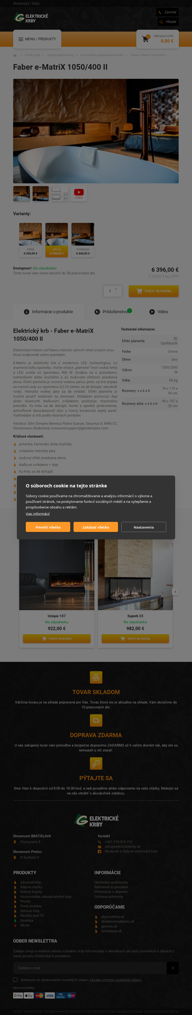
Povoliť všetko (48, 527)
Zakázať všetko (96, 527)
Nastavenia (144, 527)
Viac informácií (38, 513)
